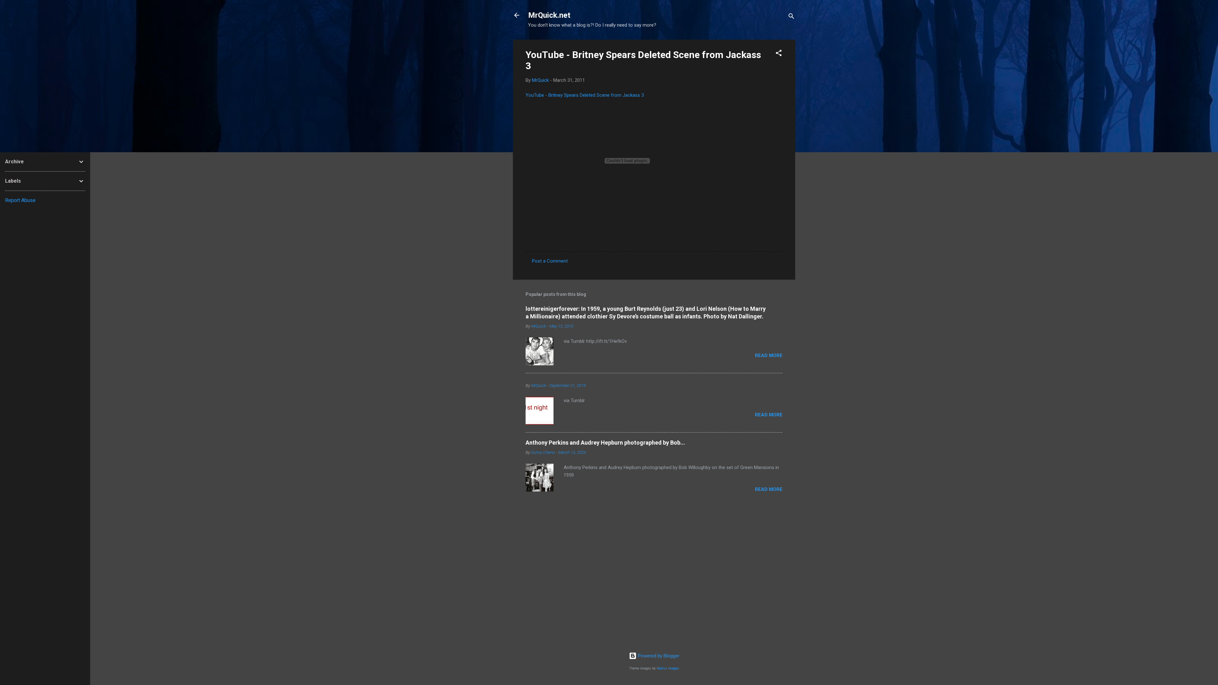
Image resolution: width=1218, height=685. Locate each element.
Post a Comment (550, 261)
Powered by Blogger (658, 656)
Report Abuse (20, 200)
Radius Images (668, 668)
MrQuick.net (549, 15)
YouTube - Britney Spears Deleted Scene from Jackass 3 (585, 95)
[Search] (791, 17)
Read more (769, 355)
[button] (779, 54)
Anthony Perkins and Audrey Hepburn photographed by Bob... (605, 442)
